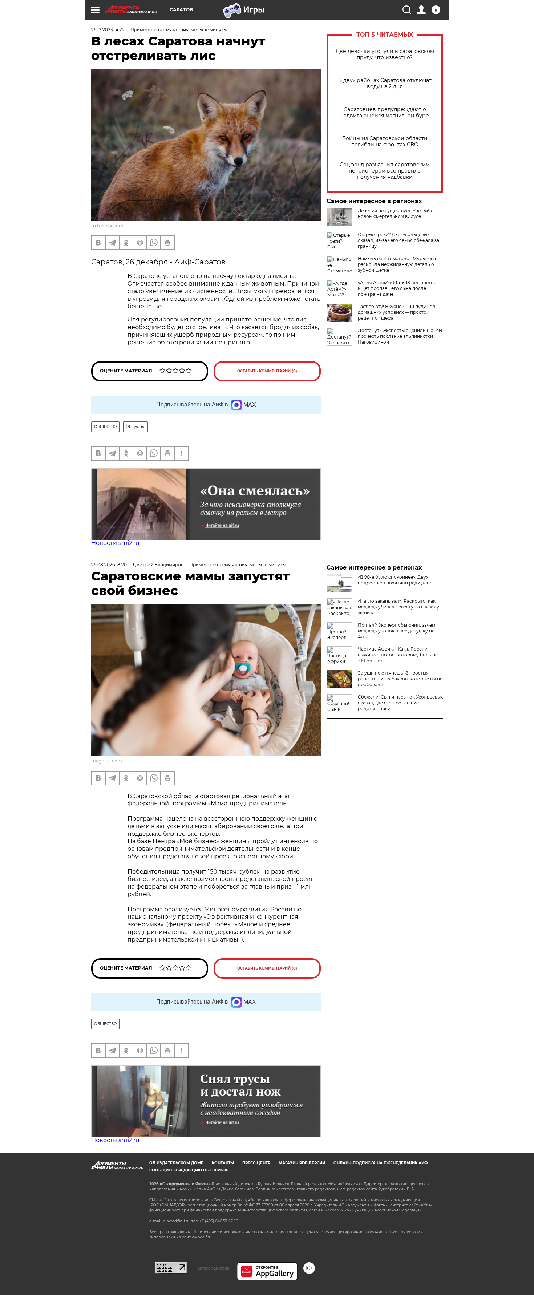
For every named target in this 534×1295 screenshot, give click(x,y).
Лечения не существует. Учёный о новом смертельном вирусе (396, 213)
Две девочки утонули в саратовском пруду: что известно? (385, 54)
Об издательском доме (176, 1163)
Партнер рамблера (212, 1268)
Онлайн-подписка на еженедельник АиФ (380, 1163)
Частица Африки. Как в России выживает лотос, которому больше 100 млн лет (398, 654)
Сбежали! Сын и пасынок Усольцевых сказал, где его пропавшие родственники (400, 702)
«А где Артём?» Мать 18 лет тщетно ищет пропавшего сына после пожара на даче (397, 288)
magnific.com (106, 761)
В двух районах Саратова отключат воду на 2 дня (385, 83)
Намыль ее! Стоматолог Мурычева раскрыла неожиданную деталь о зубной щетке (397, 264)
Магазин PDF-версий (302, 1163)
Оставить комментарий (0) (267, 371)
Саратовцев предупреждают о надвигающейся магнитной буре (384, 112)
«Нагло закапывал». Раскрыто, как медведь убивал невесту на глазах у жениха (398, 606)
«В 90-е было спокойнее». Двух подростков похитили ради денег (396, 580)
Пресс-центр (256, 1163)
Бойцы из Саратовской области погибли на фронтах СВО (385, 141)
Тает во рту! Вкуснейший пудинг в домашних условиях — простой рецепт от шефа (396, 312)
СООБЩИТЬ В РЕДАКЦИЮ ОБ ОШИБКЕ (188, 1170)
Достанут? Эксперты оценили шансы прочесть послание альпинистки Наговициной (400, 336)
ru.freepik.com (107, 225)
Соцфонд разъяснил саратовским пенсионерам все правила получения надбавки (385, 171)
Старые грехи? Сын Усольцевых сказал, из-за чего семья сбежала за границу (398, 240)
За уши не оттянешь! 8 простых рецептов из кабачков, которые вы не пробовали (400, 678)
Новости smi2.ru (115, 542)
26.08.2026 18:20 (109, 564)
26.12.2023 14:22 (108, 29)
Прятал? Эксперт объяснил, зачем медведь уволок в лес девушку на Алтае (396, 630)
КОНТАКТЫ (223, 1163)
